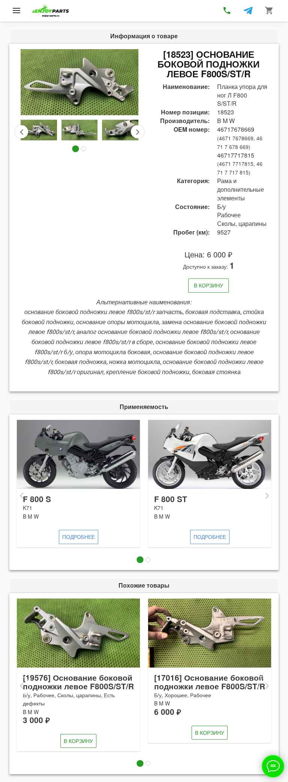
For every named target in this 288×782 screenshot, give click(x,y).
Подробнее (78, 536)
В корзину (208, 285)
